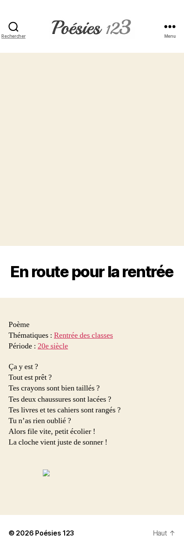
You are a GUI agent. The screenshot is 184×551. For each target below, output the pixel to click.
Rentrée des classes (83, 335)
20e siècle (53, 346)
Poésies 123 (54, 533)
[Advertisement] (92, 149)
